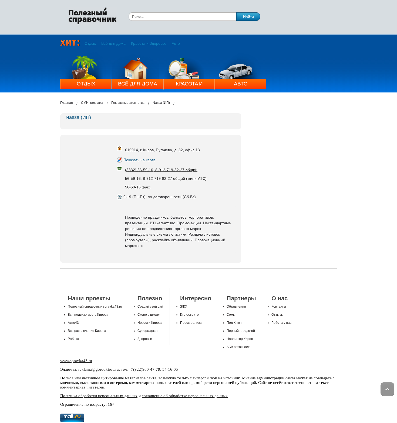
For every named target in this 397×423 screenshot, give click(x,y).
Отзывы (277, 315)
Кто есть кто (189, 315)
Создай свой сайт (151, 306)
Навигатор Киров (240, 339)
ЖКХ (183, 306)
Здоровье (144, 339)
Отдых (90, 43)
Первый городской (241, 331)
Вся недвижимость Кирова (88, 315)
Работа (73, 339)
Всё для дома (113, 43)
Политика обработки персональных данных (98, 396)
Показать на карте (139, 160)
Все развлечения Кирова (87, 331)
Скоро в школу (148, 315)
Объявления (236, 306)
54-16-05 (170, 369)
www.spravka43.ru (76, 361)
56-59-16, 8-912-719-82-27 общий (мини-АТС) (166, 178)
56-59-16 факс (138, 187)
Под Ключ (234, 323)
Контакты (278, 306)
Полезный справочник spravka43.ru (95, 306)
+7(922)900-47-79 (144, 369)
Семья (232, 315)
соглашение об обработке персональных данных (185, 396)
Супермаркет (147, 331)
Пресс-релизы (191, 323)
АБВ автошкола (239, 347)
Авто (176, 43)
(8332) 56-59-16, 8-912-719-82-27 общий (161, 170)
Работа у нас (281, 323)
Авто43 (73, 323)
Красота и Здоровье (148, 43)
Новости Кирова (149, 323)
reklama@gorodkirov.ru (98, 369)
